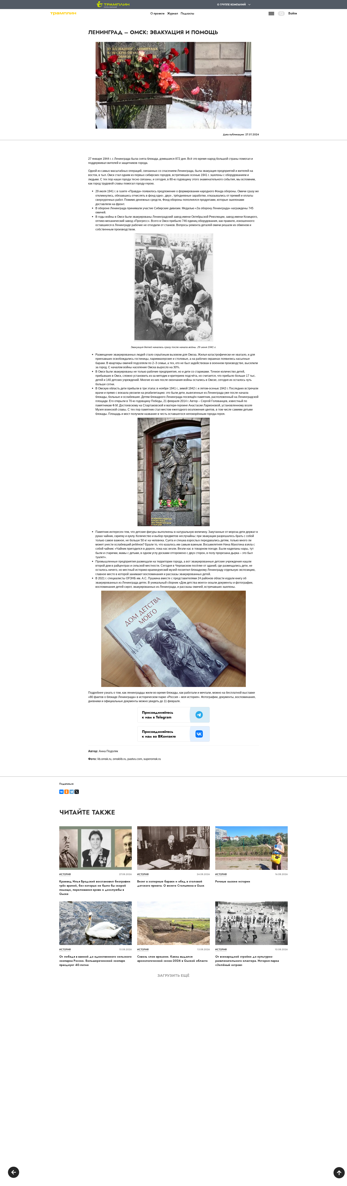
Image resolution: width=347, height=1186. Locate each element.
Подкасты (187, 13)
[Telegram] (71, 792)
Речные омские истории (232, 881)
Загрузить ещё (173, 976)
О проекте (157, 13)
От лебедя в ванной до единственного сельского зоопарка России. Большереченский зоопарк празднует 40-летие (95, 961)
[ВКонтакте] (61, 792)
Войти (292, 13)
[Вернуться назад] (13, 1173)
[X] (76, 792)
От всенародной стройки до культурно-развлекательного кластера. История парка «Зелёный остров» (247, 961)
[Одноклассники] (66, 792)
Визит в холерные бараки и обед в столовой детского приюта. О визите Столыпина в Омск (170, 883)
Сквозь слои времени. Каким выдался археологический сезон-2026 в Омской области (172, 959)
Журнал (172, 13)
